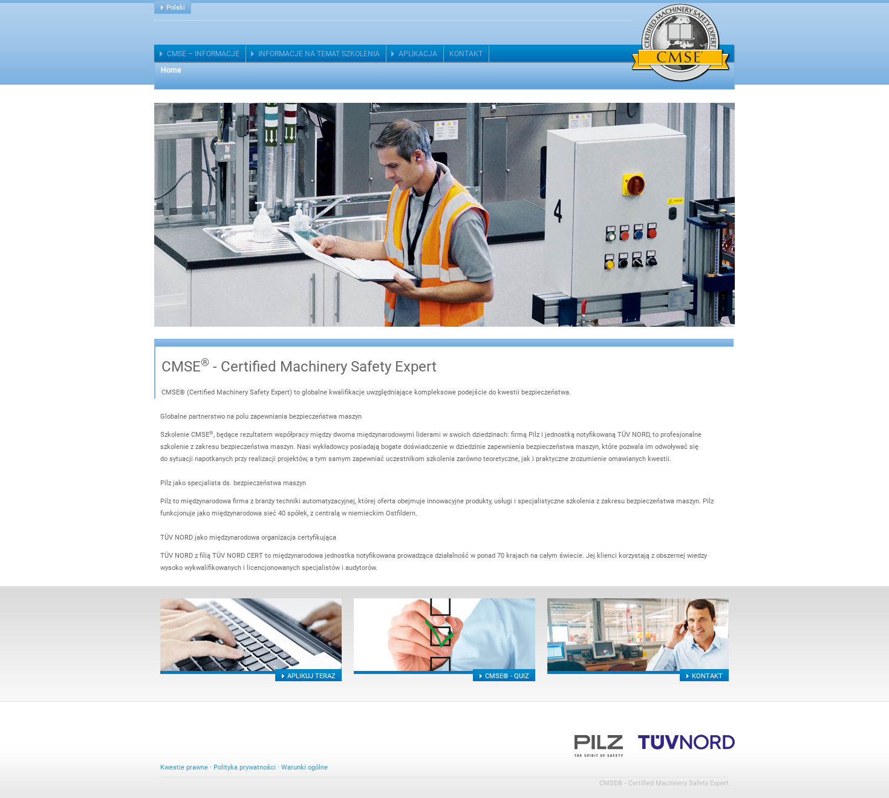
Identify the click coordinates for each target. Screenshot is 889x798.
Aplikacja (418, 54)
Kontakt (466, 54)
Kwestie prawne (184, 767)
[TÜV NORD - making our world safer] (686, 742)
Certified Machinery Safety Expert (681, 43)
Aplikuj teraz (311, 676)
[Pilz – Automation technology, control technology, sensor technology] (598, 742)
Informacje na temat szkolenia (319, 54)
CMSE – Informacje (203, 54)
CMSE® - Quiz (507, 676)
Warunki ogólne (304, 767)
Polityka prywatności (244, 767)
